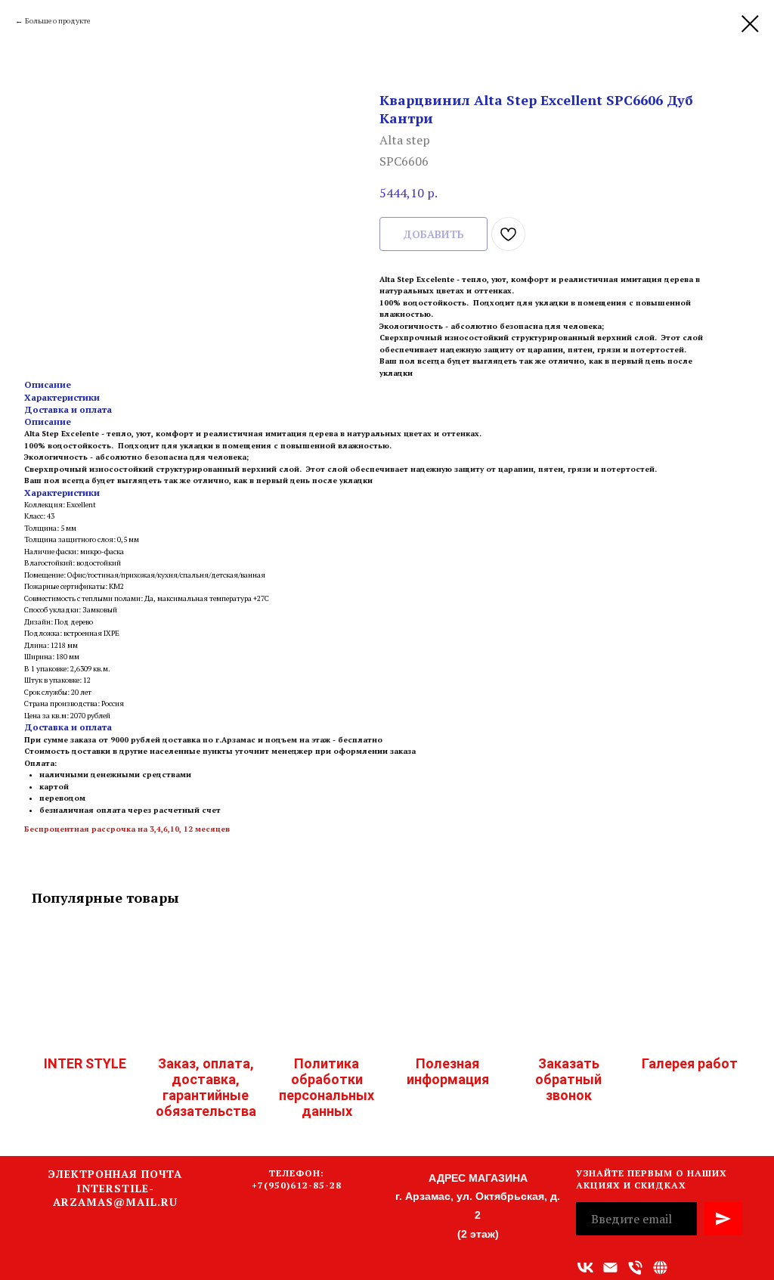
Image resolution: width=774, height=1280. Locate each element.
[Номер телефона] (635, 1267)
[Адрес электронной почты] (610, 1267)
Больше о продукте (57, 21)
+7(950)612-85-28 (297, 1185)
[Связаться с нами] (660, 1267)
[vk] (585, 1267)
